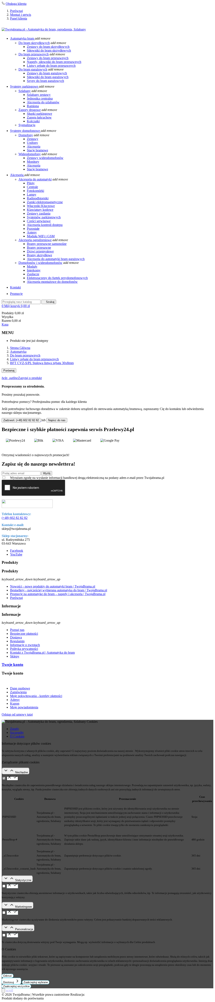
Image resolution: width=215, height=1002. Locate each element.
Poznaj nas (17, 630)
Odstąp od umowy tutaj (17, 714)
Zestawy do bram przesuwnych (47, 58)
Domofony (25, 135)
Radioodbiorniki (38, 198)
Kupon (14, 703)
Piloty (31, 183)
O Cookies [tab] (17, 736)
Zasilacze (33, 274)
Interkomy (34, 270)
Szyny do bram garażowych (45, 81)
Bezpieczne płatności (24, 633)
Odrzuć (7, 975)
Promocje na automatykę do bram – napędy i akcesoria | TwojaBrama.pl (57, 594)
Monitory (33, 161)
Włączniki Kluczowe (41, 206)
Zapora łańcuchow (39, 117)
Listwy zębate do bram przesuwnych (51, 65)
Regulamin (17, 641)
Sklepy (14, 656)
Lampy (31, 194)
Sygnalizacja (26, 125)
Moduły (32, 266)
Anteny (32, 232)
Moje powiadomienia (24, 707)
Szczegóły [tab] (17, 732)
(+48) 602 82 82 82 (15, 518)
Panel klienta (18, 18)
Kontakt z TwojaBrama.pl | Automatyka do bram (42, 652)
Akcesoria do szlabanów (43, 102)
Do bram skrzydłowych (34, 43)
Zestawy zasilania (38, 213)
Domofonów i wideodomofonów (40, 263)
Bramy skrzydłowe (39, 255)
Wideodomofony (29, 154)
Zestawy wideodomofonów (45, 158)
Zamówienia (18, 692)
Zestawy (32, 139)
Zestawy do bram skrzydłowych (48, 46)
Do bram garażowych (32, 69)
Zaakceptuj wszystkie (16, 986)
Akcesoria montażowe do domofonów (52, 281)
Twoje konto (12, 664)
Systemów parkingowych (44, 217)
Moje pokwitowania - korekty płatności (36, 696)
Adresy (15, 699)
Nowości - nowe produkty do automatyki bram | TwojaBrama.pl (52, 586)
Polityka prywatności (24, 649)
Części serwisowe (39, 221)
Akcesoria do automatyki (35, 179)
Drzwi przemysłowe (40, 251)
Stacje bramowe (37, 150)
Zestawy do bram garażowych (47, 73)
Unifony (32, 142)
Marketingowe (23, 906)
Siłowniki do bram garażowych (47, 77)
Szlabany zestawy (39, 94)
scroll (9, 990)
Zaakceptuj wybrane (36, 982)
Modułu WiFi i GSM (41, 236)
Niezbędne (21, 772)
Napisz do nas (57, 420)
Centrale (32, 187)
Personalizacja (24, 929)
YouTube (16, 554)
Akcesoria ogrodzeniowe (35, 240)
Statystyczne (23, 880)
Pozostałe (33, 228)
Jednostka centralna (40, 98)
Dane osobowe (20, 688)
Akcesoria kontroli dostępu (45, 225)
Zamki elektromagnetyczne (45, 202)
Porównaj (16, 11)
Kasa (5, 324)
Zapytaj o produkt (22, 378)
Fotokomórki (35, 190)
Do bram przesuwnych (33, 54)
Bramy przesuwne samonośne (47, 244)
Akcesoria (33, 146)
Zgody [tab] (14, 729)
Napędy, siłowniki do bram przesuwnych (54, 62)
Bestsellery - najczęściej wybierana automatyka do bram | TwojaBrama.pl (58, 590)
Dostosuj (9, 982)
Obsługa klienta (16, 3)
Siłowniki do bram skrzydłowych (49, 50)
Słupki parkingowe (39, 113)
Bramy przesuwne (39, 247)
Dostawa (16, 637)
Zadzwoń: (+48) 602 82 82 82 (21, 420)
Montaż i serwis (20, 14)
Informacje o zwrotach (25, 645)
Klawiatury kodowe (40, 209)
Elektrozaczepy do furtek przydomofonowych (57, 278)
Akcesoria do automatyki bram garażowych (56, 259)
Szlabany (24, 91)
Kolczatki (33, 121)
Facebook (16, 550)
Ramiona (33, 106)
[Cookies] (3, 990)
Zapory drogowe (29, 110)
